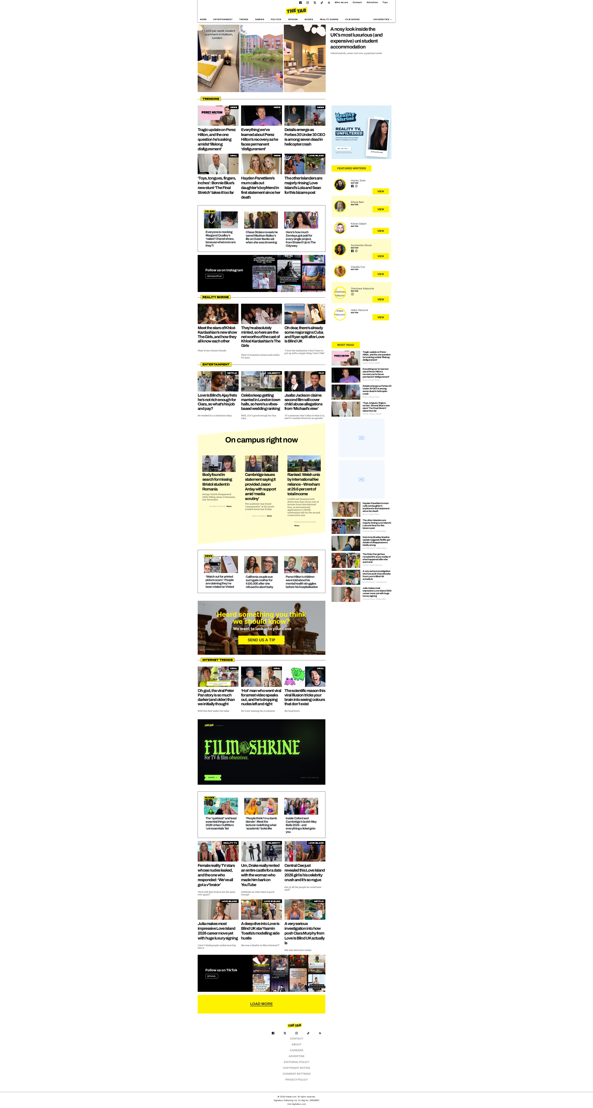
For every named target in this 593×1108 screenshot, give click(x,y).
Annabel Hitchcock (217, 506)
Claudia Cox (358, 266)
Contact (357, 2)
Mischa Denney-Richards (305, 522)
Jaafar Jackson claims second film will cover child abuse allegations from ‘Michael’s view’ (303, 402)
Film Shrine (352, 19)
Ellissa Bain (357, 202)
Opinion (293, 19)
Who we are (341, 2)
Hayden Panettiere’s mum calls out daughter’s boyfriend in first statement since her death (260, 188)
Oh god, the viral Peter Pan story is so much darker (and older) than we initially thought (216, 697)
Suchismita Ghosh (361, 245)
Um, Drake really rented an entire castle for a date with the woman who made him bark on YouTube (261, 875)
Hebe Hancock (359, 310)
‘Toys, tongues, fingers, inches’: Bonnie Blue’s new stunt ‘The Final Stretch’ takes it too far (376, 407)
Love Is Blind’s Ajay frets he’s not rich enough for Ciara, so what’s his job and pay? (217, 402)
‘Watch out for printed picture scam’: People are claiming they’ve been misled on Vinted (220, 581)
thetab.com (291, 1097)
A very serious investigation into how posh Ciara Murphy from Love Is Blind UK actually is (304, 933)
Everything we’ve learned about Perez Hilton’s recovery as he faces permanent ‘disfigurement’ (259, 139)
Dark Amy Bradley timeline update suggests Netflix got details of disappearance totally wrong (376, 541)
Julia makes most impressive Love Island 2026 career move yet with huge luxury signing (377, 592)
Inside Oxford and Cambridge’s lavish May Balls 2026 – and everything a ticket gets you (301, 824)
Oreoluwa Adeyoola (362, 288)
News (203, 19)
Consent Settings (297, 1073)
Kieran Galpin (358, 223)
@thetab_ (212, 976)
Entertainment (223, 19)
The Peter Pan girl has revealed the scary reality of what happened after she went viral (376, 558)
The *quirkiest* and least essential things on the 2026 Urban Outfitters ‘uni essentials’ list (221, 823)
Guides (309, 19)
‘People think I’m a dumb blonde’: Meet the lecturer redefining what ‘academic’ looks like (261, 823)
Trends (243, 19)
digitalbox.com (299, 1104)
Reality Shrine (329, 19)
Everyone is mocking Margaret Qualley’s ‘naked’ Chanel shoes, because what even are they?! (221, 238)
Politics (276, 19)
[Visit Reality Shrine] (361, 132)
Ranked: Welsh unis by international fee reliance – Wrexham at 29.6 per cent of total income (303, 484)
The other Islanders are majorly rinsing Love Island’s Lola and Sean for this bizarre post (377, 524)
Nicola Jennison (259, 516)
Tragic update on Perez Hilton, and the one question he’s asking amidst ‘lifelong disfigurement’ (217, 139)
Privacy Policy (296, 1079)
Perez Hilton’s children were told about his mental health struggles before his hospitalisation (302, 582)
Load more (261, 1004)
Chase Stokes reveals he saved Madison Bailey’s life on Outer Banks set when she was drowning (262, 237)
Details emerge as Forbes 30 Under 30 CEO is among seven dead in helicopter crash (377, 390)
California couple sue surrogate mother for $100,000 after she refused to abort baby (259, 582)
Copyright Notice (296, 1067)
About (296, 1044)
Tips (385, 2)
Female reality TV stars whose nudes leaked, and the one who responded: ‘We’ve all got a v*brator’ (216, 875)
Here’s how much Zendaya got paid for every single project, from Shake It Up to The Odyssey (300, 238)
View (380, 191)
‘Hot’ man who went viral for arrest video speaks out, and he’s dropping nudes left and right (261, 697)
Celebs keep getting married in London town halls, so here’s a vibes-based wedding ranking (260, 402)
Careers (296, 1050)
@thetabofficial (214, 276)
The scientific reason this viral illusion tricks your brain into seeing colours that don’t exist (304, 697)
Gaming (259, 19)
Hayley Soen (358, 180)
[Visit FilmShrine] (261, 752)
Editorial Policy (296, 1062)
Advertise (372, 2)
